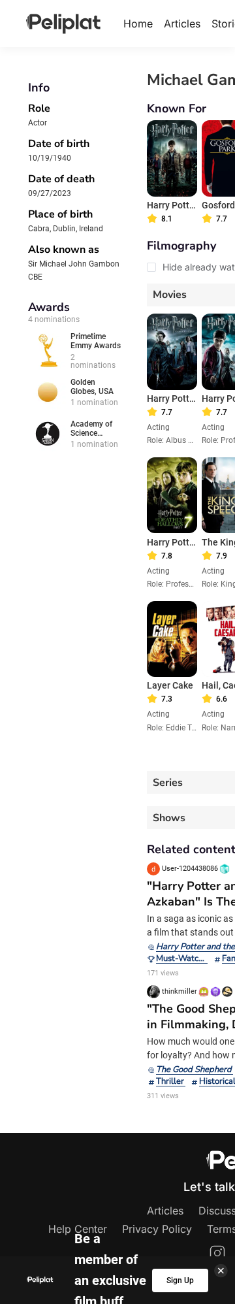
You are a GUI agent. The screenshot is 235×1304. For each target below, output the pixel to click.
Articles (182, 23)
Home (138, 23)
